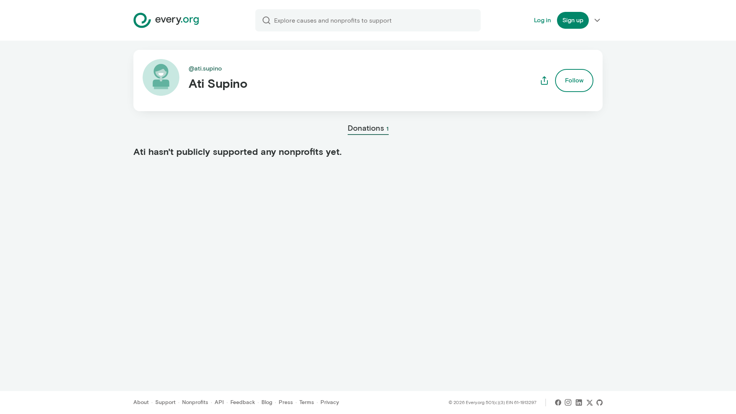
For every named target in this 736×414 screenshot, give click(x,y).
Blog (266, 402)
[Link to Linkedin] (579, 402)
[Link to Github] (599, 402)
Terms (306, 402)
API (219, 402)
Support (165, 402)
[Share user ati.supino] (544, 80)
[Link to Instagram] (568, 402)
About (141, 402)
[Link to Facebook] (558, 402)
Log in (542, 20)
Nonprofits (195, 402)
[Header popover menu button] (597, 20)
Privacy (329, 402)
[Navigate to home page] (166, 20)
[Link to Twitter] (589, 402)
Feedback (242, 402)
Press (286, 402)
